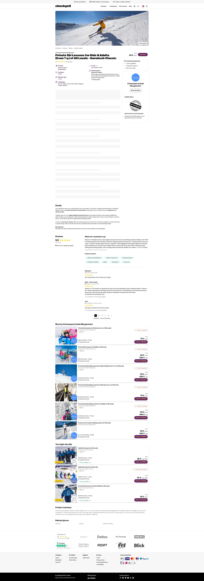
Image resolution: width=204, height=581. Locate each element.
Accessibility (100, 564)
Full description (62, 69)
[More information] (97, 66)
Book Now (143, 54)
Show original (102, 296)
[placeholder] (146, 6)
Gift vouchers (123, 6)
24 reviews (69, 61)
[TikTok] (131, 578)
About (57, 558)
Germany (65, 48)
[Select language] (143, 6)
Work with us (72, 560)
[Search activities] (138, 6)
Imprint (68, 575)
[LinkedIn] (125, 578)
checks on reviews (68, 245)
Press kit (57, 562)
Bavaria (70, 48)
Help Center (86, 558)
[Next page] (111, 315)
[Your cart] (134, 6)
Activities (103, 6)
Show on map (96, 79)
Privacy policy (100, 560)
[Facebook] (123, 578)
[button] (102, 28)
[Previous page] (92, 315)
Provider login (73, 558)
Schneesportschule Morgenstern (64, 52)
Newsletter (58, 560)
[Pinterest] (133, 578)
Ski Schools (58, 48)
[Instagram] (120, 578)
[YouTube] (128, 578)
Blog (130, 6)
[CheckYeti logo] (63, 6)
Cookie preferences (102, 562)
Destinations (113, 6)
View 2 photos (143, 43)
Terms (98, 558)
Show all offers (135, 90)
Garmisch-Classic (78, 48)
